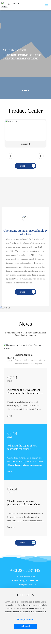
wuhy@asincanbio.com (29, 580)
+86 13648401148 (27, 577)
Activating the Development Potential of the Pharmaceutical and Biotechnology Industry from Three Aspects (25, 394)
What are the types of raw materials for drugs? (22, 447)
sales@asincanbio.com (28, 584)
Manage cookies (25, 619)
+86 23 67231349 (25, 570)
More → (11, 416)
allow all (25, 626)
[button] (22, 90)
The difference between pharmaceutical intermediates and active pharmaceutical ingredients (24, 506)
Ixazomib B (25, 144)
